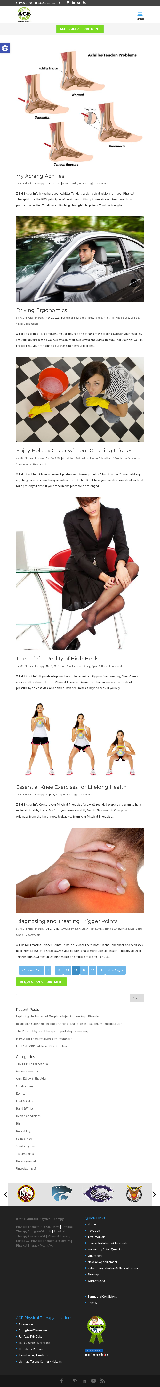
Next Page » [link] (115, 970)
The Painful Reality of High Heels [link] (57, 658)
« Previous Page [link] (31, 970)
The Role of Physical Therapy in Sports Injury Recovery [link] (52, 1031)
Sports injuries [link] (25, 1146)
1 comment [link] (115, 666)
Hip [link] (113, 317)
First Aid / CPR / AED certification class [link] (41, 1046)
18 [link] (100, 970)
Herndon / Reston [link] (31, 1349)
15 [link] (75, 970)
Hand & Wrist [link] (102, 317)
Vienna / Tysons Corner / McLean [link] (40, 1361)
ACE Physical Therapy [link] (32, 183)
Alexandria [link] (26, 1324)
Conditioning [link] (69, 317)
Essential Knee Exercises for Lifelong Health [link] (71, 787)
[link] (5, 48)
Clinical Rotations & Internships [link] (109, 1243)
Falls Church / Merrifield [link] (34, 1343)
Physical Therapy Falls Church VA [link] (38, 1227)
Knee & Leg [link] (85, 183)
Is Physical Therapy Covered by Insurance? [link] (44, 1039)
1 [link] (48, 970)
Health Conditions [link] (28, 1116)
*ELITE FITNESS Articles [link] (32, 1063)
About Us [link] (94, 1230)
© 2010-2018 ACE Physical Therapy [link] (40, 1219)
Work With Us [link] (97, 1280)
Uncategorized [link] (26, 1161)
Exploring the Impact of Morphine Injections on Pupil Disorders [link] (58, 1016)
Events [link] (20, 1093)
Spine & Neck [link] (23, 464)
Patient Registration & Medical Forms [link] (113, 1268)
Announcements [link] (27, 1071)
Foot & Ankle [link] (69, 183)
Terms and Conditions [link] (102, 1296)
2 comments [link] (33, 935)
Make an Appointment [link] (102, 1262)
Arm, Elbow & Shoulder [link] (75, 458)
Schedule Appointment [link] (80, 29)
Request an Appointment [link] (41, 981)
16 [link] (84, 970)
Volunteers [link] (95, 1255)
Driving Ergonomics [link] (41, 310)
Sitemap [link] (93, 1274)
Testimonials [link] (25, 1154)
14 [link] (67, 970)
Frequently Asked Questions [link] (106, 1249)
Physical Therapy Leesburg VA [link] (51, 1241)
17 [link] (92, 970)
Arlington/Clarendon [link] (33, 1330)
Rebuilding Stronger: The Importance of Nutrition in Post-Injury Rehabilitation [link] (69, 1024)
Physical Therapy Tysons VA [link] (34, 1245)
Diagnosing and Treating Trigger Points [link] (67, 921)
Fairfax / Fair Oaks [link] (30, 1336)
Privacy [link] (92, 1303)
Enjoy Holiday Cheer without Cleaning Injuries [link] (74, 450)
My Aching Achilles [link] (40, 176)
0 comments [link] (101, 183)
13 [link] (58, 970)
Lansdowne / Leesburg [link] (33, 1355)
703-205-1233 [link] (25, 3)
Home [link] (92, 1224)
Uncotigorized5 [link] (26, 1168)
